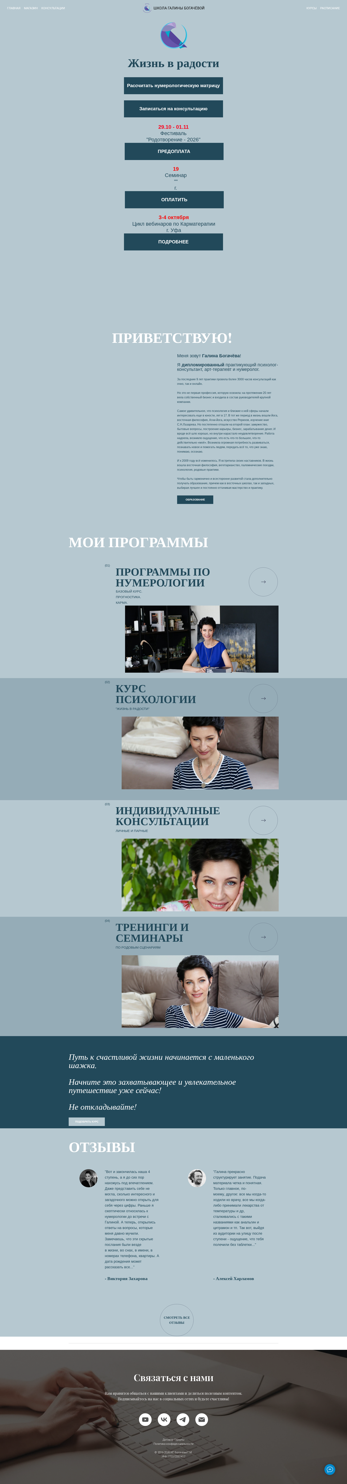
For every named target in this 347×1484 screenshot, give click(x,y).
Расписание (330, 8)
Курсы (312, 8)
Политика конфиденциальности (173, 1443)
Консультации (53, 8)
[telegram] (183, 1419)
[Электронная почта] (201, 1419)
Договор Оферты (173, 1439)
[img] (263, 581)
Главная (13, 8)
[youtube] (145, 1419)
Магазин (31, 8)
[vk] (164, 1419)
